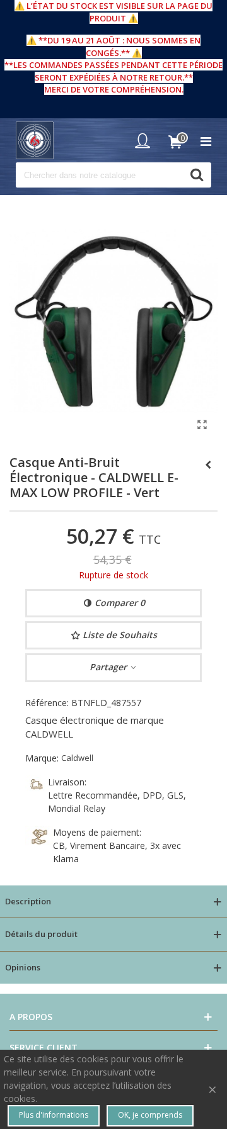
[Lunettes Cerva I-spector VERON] (208, 464)
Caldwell (77, 757)
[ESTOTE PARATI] (34, 140)
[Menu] (206, 140)
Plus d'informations (53, 1114)
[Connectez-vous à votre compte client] (146, 140)
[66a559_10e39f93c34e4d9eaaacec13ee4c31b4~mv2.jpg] (201, 424)
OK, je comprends (150, 1114)
